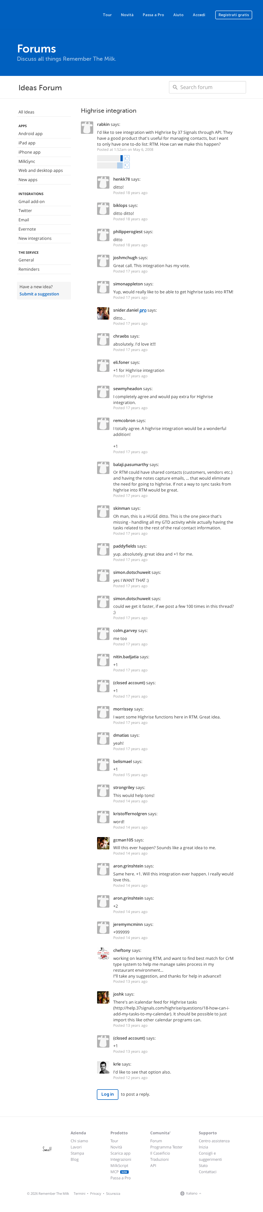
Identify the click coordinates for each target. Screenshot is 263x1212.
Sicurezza (113, 1193)
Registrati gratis (234, 15)
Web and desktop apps (40, 170)
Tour (107, 15)
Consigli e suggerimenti (210, 1156)
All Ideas (26, 112)
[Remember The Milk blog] (223, 1193)
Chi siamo (79, 1140)
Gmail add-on (31, 201)
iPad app (26, 143)
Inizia (203, 1146)
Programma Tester (166, 1146)
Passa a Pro (153, 15)
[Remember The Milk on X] (217, 1193)
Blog (75, 1159)
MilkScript (119, 1165)
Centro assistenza (214, 1140)
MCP (118, 1171)
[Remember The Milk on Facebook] (210, 1193)
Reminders (29, 269)
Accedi (199, 15)
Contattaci (208, 1171)
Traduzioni (159, 1159)
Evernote (27, 229)
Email (23, 220)
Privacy (95, 1193)
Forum (156, 1140)
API (153, 1165)
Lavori (76, 1146)
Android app (30, 133)
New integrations (35, 238)
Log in (107, 1094)
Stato (203, 1165)
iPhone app (29, 152)
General (26, 260)
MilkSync (26, 161)
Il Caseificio (160, 1153)
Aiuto (178, 15)
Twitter (25, 210)
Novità (127, 15)
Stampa (77, 1153)
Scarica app (120, 1153)
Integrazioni (120, 1159)
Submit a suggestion (39, 294)
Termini (79, 1193)
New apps (27, 179)
